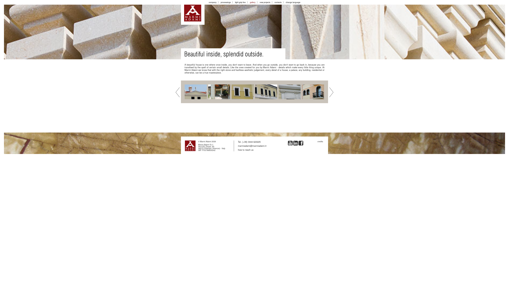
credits (320, 141)
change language (293, 2)
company (212, 2)
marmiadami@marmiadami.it (252, 145)
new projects (265, 2)
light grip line (240, 2)
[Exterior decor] (196, 91)
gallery (252, 2)
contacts (278, 2)
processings (226, 2)
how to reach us (245, 149)
